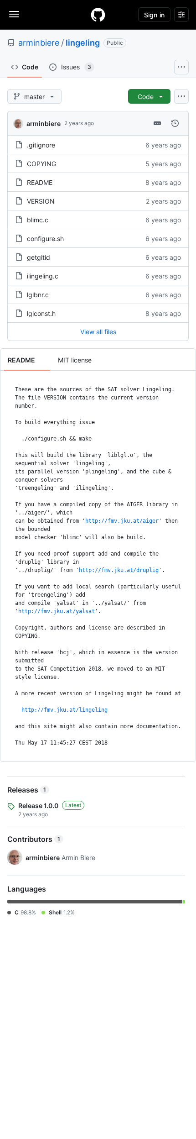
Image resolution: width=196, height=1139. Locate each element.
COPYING (41, 164)
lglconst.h (41, 313)
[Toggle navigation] (14, 14)
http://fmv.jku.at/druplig (119, 570)
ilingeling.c (42, 276)
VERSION (41, 201)
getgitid (38, 257)
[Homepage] (98, 14)
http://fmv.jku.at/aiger (122, 521)
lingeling (83, 42)
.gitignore (41, 145)
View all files (98, 332)
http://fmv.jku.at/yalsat (56, 611)
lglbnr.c (38, 295)
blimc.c (37, 220)
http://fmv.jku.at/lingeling (64, 710)
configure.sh (45, 238)
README (39, 182)
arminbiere (38, 42)
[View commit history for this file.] (175, 123)
